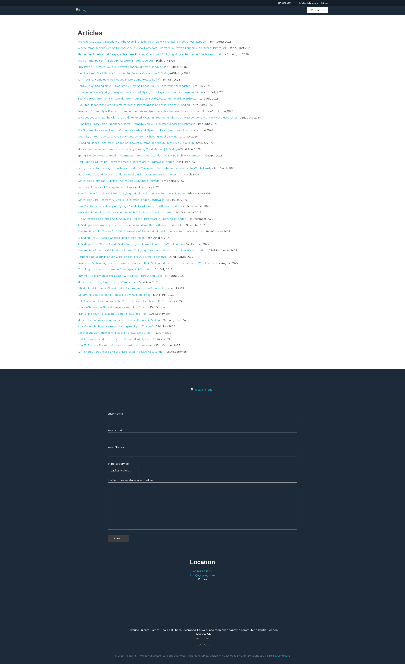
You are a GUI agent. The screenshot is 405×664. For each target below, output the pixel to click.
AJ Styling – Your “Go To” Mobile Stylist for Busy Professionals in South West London (130, 244)
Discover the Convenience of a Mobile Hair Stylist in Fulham (115, 332)
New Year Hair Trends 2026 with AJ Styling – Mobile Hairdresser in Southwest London (131, 193)
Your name (115, 413)
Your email (115, 430)
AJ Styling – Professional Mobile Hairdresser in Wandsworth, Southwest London (127, 225)
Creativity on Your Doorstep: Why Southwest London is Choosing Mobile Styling (128, 136)
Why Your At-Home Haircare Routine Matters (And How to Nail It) (119, 79)
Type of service (118, 463)
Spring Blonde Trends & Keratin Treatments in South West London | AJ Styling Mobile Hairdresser (139, 155)
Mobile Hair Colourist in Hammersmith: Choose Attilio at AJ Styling (119, 320)
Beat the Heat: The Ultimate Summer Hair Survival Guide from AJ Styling (124, 73)
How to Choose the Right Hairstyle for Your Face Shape (112, 307)
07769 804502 (202, 571)
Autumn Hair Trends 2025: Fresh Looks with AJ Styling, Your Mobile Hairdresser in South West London (142, 250)
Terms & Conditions (278, 655)
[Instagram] (207, 642)
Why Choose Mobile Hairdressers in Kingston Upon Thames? (115, 326)
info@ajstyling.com (202, 575)
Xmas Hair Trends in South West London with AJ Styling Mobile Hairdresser (125, 212)
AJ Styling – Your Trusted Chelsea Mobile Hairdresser (111, 237)
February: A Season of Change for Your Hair (105, 187)
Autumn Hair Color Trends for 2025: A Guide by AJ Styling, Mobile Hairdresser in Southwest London (140, 231)
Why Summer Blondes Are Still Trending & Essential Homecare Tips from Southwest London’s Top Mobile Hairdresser (152, 48)
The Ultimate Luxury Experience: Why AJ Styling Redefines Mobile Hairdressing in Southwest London (142, 41)
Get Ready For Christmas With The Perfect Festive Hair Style (116, 301)
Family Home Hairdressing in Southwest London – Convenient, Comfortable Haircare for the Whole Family (144, 168)
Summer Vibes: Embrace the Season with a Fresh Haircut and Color (120, 275)
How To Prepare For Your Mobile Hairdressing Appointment (115, 345)
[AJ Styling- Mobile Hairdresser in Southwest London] (202, 397)
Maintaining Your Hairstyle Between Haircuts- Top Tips (112, 313)
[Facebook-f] (197, 642)
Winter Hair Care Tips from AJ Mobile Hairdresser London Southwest (121, 199)
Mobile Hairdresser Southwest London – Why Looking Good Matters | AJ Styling (128, 149)
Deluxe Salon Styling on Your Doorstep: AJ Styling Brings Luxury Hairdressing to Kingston (134, 85)
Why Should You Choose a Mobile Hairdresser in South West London (121, 351)
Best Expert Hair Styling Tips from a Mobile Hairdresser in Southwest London (126, 161)
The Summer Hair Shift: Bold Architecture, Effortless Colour (115, 60)
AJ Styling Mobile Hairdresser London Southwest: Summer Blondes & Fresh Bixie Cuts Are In (136, 142)
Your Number (117, 447)
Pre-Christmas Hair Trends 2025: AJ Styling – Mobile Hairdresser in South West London (132, 218)
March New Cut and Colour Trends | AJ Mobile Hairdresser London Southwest (127, 174)
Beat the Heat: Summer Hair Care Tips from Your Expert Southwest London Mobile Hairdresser (138, 98)
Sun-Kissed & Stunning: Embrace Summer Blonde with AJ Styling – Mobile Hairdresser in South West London (146, 263)
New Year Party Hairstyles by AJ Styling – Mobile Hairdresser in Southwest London (129, 206)
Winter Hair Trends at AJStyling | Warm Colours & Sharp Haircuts (118, 180)
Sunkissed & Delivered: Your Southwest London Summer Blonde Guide (123, 67)
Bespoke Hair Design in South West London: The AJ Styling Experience (122, 256)
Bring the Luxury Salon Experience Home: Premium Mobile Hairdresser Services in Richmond (136, 123)
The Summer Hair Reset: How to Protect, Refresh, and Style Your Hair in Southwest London (135, 130)
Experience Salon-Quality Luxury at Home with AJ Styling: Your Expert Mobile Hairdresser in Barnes (140, 92)
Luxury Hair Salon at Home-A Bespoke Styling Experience (114, 294)
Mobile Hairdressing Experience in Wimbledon (107, 282)
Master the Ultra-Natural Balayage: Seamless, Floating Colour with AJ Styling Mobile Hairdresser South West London (151, 54)
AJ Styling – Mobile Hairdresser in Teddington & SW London (115, 269)
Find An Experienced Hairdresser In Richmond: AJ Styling (113, 339)
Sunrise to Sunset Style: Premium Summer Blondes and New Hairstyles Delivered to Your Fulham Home (144, 111)
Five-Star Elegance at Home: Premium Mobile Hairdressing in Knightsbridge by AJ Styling (134, 104)
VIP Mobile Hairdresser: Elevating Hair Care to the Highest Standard (120, 288)
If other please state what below (130, 480)
